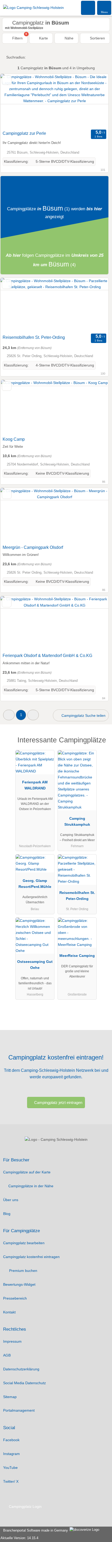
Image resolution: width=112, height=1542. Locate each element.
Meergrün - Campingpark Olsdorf (33, 547)
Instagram (11, 1454)
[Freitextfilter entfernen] (88, 7)
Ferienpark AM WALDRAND (35, 785)
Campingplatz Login (25, 1506)
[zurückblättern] (14, 101)
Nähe (68, 38)
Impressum (12, 1341)
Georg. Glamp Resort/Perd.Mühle (34, 883)
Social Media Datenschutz (24, 1383)
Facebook (11, 1440)
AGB (7, 1355)
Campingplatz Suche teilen (82, 715)
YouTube (10, 1467)
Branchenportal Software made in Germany (34, 1530)
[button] (9, 715)
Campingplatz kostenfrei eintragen (31, 1257)
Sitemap (10, 1397)
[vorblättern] (95, 101)
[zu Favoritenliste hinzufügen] (6, 80)
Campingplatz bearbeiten (24, 1243)
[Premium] (101, 745)
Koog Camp (14, 439)
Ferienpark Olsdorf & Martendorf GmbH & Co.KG (47, 655)
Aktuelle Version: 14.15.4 (19, 1538)
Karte (43, 38)
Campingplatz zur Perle (24, 133)
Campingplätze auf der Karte (27, 1172)
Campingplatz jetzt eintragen (58, 1102)
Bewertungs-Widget (19, 1284)
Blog (6, 1214)
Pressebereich (15, 1298)
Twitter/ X (10, 1481)
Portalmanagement (19, 1410)
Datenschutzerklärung (21, 1369)
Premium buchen (22, 1270)
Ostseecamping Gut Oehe (35, 964)
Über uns (10, 1200)
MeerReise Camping (77, 955)
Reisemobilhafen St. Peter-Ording (34, 337)
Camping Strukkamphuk (77, 821)
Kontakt (9, 1312)
